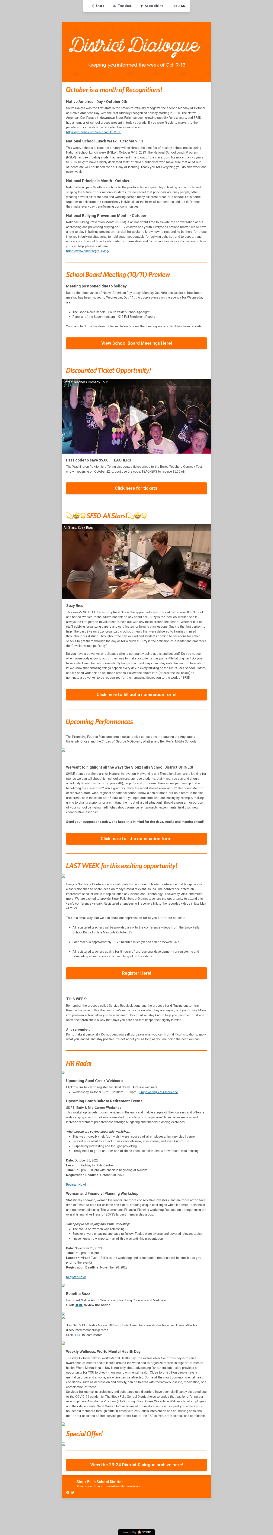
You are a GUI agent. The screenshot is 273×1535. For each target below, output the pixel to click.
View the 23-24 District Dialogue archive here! (136, 1464)
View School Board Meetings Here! (136, 343)
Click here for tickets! (136, 488)
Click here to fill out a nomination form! (136, 694)
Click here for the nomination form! (137, 838)
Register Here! (136, 973)
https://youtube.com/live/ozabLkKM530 (93, 132)
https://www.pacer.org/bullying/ (87, 251)
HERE (79, 1305)
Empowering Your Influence (158, 1092)
